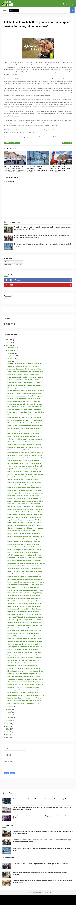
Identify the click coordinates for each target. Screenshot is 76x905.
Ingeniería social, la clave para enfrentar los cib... (23, 692)
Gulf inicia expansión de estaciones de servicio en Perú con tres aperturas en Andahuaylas (60, 169)
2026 (8, 340)
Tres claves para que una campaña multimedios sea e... (25, 431)
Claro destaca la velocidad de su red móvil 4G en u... (24, 531)
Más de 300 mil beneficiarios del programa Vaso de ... (25, 601)
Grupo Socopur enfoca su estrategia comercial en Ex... (25, 493)
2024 (8, 345)
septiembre (12, 356)
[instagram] (67, 3)
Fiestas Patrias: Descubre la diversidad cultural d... (24, 652)
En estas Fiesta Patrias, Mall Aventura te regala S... (24, 665)
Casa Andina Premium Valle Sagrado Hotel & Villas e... (25, 558)
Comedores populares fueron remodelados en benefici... (26, 620)
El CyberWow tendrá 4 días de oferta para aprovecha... (25, 657)
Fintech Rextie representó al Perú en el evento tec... (24, 436)
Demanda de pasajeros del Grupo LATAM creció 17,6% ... (26, 584)
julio (9, 361)
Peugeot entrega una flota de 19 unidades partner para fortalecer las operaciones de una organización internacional (14, 169)
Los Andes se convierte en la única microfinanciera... (24, 393)
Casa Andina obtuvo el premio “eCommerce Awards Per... (26, 452)
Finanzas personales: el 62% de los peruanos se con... (25, 450)
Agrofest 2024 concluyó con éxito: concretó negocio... (25, 622)
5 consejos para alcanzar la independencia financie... (24, 404)
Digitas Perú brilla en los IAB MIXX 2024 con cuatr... (24, 541)
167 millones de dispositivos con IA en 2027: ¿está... (24, 555)
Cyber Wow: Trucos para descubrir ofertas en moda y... (25, 547)
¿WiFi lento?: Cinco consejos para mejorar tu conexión (25, 385)
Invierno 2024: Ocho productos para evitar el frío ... (24, 587)
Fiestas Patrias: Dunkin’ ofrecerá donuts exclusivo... (24, 533)
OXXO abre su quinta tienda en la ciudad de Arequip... (24, 668)
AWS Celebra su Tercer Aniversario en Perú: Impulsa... (25, 420)
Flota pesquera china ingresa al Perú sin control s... (24, 628)
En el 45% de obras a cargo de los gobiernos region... (24, 471)
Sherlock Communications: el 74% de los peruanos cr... (25, 528)
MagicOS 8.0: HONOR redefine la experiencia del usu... (25, 700)
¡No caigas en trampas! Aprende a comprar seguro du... (25, 458)
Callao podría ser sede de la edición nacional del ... (24, 687)
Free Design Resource (45, 893)
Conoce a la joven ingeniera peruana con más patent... (25, 690)
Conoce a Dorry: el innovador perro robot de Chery (24, 482)
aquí (69, 137)
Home (5, 10)
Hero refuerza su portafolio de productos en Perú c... (24, 417)
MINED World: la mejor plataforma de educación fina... (25, 579)
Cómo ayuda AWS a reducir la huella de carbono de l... (25, 617)
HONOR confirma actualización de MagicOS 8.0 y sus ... (25, 590)
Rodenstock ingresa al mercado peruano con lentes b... (25, 506)
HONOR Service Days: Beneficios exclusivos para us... (24, 498)
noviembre (11, 350)
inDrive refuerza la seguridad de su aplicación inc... (24, 609)
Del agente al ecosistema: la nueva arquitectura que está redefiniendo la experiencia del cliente (37, 169)
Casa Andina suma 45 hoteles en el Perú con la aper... (24, 382)
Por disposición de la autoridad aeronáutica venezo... (25, 377)
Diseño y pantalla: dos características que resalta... (24, 401)
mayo (10, 709)
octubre (10, 353)
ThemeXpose (34, 893)
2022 (8, 726)
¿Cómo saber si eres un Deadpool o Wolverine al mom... (25, 371)
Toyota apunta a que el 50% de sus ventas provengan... (25, 641)
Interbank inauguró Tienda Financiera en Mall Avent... (24, 428)
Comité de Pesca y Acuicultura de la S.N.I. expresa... (24, 380)
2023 (8, 723)
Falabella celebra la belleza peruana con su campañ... (24, 525)
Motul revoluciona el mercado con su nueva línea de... (25, 407)
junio (9, 707)
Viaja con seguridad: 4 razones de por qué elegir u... (24, 655)
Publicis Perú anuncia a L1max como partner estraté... (25, 447)
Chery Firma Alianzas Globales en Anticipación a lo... (24, 504)
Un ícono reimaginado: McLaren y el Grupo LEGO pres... (25, 582)
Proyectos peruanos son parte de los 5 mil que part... (24, 396)
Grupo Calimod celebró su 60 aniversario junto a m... (24, 490)
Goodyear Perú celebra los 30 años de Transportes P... (25, 514)
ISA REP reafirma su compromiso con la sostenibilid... (25, 571)
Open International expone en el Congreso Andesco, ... (25, 576)
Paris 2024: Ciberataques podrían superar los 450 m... (25, 638)
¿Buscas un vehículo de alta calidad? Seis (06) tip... (24, 595)
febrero (10, 717)
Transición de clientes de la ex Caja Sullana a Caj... (24, 460)
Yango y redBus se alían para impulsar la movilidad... (24, 444)
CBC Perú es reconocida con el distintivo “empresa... (24, 614)
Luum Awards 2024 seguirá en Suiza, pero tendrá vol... (25, 625)
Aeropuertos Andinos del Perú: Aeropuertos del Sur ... (25, 512)
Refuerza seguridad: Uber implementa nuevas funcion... (25, 474)
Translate (19, 264)
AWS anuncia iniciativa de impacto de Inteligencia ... (24, 682)
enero (10, 720)
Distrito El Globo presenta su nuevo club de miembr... (24, 636)
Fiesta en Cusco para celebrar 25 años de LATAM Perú (25, 550)
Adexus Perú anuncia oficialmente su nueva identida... (25, 501)
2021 (8, 729)
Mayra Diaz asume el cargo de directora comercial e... (25, 671)
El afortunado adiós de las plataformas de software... (24, 415)
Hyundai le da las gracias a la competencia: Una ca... (24, 398)
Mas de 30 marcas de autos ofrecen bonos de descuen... (26, 423)
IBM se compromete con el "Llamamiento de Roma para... (26, 563)
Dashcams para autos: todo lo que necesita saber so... (25, 409)
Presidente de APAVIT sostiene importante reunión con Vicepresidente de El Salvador (41, 863)
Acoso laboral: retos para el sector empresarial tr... (24, 369)
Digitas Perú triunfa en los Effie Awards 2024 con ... (24, 703)
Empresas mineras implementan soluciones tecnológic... (26, 390)
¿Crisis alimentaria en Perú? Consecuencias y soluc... (25, 442)
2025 (8, 343)
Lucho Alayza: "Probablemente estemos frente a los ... (25, 560)
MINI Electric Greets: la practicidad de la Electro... (23, 434)
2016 (8, 734)
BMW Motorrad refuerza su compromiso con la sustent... (26, 695)
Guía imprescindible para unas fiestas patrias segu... (24, 439)
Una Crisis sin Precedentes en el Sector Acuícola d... (24, 363)
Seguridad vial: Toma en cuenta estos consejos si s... (24, 469)
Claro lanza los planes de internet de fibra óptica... (23, 663)
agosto (10, 358)
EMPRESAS (16, 142)
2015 (8, 737)
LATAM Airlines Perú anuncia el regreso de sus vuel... (24, 523)
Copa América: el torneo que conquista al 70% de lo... (24, 520)
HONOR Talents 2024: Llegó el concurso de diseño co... (25, 633)
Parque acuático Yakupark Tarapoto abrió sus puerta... (25, 425)
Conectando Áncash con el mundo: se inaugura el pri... (25, 679)
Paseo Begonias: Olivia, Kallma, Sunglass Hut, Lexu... (24, 674)
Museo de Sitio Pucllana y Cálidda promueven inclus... (25, 455)
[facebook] (64, 3)
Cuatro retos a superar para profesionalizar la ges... (24, 676)
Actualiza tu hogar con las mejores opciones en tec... (24, 568)
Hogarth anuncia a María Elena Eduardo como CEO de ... (25, 412)
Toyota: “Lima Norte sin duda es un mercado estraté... (25, 366)
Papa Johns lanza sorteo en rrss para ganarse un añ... (25, 487)
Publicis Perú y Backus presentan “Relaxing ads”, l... (24, 374)
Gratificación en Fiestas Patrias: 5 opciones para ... (24, 539)
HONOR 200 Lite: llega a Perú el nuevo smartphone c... (25, 544)
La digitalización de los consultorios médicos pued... (24, 517)
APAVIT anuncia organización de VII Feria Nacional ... (24, 606)
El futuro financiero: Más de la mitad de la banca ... (23, 496)
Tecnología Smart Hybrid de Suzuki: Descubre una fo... (25, 647)
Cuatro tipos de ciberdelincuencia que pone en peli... (24, 574)
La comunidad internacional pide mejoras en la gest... (25, 598)
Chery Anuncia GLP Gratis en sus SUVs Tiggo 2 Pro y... (25, 593)
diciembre (11, 348)
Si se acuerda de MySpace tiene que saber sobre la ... (24, 603)
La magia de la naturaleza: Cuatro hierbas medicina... (24, 477)
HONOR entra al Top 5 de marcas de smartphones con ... (25, 684)
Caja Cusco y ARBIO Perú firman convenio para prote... (25, 660)
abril (9, 712)
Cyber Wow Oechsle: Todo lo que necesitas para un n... (25, 630)
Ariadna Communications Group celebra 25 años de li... (25, 479)
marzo (10, 715)
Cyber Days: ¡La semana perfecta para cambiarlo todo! (25, 466)
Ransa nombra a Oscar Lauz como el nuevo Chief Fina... (25, 536)
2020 (8, 731)
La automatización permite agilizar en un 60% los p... (24, 698)
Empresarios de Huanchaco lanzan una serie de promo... (26, 566)
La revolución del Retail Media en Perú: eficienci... (23, 611)
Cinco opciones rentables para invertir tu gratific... (23, 644)
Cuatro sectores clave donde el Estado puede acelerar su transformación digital (39, 799)
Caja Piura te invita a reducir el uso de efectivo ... (23, 649)
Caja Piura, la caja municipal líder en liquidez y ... (23, 552)
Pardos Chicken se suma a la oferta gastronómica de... (25, 509)
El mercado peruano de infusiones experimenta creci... (25, 388)
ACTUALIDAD (8, 142)
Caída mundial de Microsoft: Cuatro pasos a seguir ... (25, 485)
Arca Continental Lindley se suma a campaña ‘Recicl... (25, 463)
